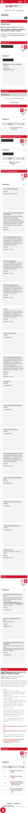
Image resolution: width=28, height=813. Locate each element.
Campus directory (8, 806)
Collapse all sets (23, 50)
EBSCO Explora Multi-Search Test (12, 525)
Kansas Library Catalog (10, 333)
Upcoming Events (5, 21)
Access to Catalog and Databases (9, 171)
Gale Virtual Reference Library (11, 285)
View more (6, 372)
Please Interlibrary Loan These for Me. (10, 106)
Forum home (15, 102)
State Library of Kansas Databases (12, 501)
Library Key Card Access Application (13, 64)
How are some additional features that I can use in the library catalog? (17, 783)
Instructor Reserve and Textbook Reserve (11, 136)
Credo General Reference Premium (12, 237)
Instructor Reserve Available (15, 162)
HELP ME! (3, 576)
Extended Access (5, 42)
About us (10, 803)
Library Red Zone (19, 10)
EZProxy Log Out (8, 549)
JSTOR (5, 309)
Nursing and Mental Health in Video (12, 405)
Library (13, 10)
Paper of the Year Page (18, 35)
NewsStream (7, 381)
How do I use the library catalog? (16, 776)
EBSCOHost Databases (10, 261)
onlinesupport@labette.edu (9, 602)
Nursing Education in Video (10, 429)
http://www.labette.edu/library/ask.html (12, 648)
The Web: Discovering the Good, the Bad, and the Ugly (17, 790)
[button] (7, 46)
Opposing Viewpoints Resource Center (13, 453)
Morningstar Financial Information (12, 357)
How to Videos (4, 749)
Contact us (17, 803)
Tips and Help (4, 669)
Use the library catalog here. (11, 188)
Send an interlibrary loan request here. (17, 128)
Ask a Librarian (4, 91)
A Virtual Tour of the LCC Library (17, 771)
